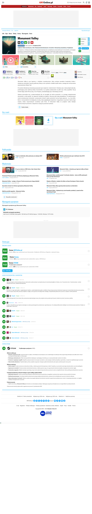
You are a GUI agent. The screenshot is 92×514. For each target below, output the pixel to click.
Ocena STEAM (46, 265)
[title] (46, 349)
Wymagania (25, 33)
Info (3, 33)
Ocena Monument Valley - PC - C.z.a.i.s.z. (46, 304)
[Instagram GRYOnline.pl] (37, 401)
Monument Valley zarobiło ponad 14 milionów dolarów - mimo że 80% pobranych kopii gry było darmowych (68, 176)
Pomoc (74, 405)
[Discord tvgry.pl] (62, 401)
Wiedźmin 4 (61, 396)
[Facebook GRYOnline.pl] (34, 401)
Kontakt (69, 405)
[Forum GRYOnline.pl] (48, 401)
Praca (65, 405)
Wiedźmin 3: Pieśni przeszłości (24, 396)
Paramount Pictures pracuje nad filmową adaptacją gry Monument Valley (23, 176)
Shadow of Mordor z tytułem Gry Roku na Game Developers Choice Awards (68, 182)
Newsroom (31, 6)
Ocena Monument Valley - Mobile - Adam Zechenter (46, 338)
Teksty (14, 33)
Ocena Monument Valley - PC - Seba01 (46, 317)
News (10, 33)
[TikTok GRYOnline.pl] (41, 401)
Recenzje (50, 6)
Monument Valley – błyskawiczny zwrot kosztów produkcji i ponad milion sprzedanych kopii (68, 192)
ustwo (57, 72)
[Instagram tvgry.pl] (60, 401)
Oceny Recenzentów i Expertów (46, 251)
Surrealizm (51, 47)
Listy (45, 6)
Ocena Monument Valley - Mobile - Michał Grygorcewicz (46, 322)
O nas (17, 405)
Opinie (54, 6)
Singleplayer (70, 47)
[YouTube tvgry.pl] (55, 401)
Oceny (19, 33)
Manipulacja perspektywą (61, 47)
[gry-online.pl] (46, 2)
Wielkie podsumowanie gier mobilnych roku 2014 (68, 157)
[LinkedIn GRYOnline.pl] (46, 401)
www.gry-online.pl (6, 30)
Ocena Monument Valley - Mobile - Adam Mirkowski (46, 333)
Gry (35, 6)
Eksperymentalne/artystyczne (42, 47)
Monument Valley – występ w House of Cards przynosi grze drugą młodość (23, 182)
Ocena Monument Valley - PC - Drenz (46, 281)
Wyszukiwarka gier (86, 30)
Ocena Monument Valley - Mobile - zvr (46, 327)
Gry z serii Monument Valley (46, 121)
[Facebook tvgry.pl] (64, 401)
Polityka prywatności (40, 405)
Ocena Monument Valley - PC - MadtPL (46, 311)
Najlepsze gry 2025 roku (51, 396)
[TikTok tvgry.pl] (57, 401)
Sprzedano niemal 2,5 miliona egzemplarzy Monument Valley (23, 186)
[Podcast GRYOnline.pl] (44, 401)
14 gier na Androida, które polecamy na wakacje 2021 (23, 157)
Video (64, 6)
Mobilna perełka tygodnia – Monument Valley (23, 192)
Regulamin (22, 405)
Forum (68, 6)
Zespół (61, 405)
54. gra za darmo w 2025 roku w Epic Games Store (23, 170)
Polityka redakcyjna (30, 405)
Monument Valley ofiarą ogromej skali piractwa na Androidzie (68, 186)
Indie (33, 47)
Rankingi (40, 6)
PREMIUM (24, 6)
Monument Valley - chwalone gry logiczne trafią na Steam (68, 170)
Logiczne (16, 30)
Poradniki (60, 6)
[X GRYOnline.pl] (39, 401)
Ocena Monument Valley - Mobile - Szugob (46, 297)
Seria (30, 33)
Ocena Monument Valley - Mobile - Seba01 (46, 289)
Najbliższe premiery (70, 396)
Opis (6, 33)
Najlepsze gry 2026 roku (39, 396)
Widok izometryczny (27, 47)
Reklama (57, 405)
